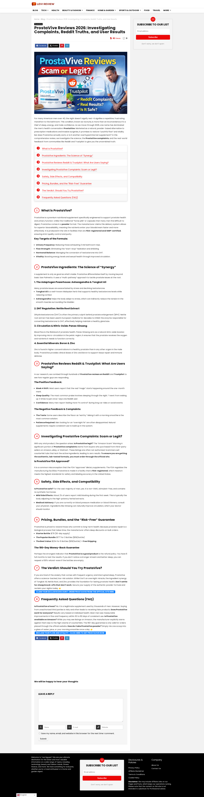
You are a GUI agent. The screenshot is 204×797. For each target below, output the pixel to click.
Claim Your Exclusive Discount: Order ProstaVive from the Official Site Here (75, 592)
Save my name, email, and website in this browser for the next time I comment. (77, 733)
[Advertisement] (80, 660)
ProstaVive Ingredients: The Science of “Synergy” (67, 155)
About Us (155, 765)
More (166, 10)
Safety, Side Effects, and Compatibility (62, 176)
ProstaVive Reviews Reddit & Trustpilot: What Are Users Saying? (75, 162)
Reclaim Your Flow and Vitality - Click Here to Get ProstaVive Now (70, 633)
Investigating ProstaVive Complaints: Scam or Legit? (69, 169)
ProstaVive (38, 24)
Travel (156, 10)
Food (147, 10)
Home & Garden (106, 10)
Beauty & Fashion (71, 10)
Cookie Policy (133, 778)
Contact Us (156, 768)
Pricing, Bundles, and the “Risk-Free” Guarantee (66, 183)
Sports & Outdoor (129, 10)
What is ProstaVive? (52, 148)
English (23, 795)
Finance (90, 10)
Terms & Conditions (136, 774)
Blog (35, 10)
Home (36, 19)
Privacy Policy (134, 768)
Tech (44, 10)
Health (55, 10)
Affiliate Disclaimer (136, 771)
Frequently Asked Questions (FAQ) (60, 197)
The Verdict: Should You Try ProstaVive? (63, 190)
